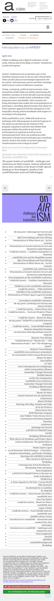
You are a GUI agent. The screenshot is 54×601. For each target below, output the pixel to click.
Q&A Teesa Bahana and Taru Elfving (34, 237)
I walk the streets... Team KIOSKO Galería (32, 326)
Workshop (47, 462)
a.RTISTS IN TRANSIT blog (39, 430)
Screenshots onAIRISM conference (35, 300)
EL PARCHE (46, 491)
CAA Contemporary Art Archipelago (35, 366)
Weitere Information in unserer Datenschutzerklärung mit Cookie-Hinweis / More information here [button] (24, 581)
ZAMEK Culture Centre (41, 516)
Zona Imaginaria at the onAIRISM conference (30, 277)
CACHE (48, 433)
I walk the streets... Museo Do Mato (35, 317)
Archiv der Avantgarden (40, 378)
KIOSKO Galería (44, 375)
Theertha (47, 421)
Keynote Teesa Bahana (41, 349)
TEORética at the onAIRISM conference (33, 286)
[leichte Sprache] (12, 20)
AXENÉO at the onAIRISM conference (34, 292)
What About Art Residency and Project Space (31, 439)
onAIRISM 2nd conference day (37, 269)
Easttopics (47, 525)
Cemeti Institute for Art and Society (35, 395)
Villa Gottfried (45, 485)
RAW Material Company (40, 413)
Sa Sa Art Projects (43, 407)
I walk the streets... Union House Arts (34, 309)
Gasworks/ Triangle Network (38, 372)
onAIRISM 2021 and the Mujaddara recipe (32, 257)
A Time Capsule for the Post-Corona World (31, 482)
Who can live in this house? (39, 459)
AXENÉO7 (47, 539)
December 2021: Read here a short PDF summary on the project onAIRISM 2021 (26, 155)
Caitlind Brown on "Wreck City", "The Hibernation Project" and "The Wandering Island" (31, 343)
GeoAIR (48, 536)
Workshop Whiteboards (40, 387)
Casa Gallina (46, 360)
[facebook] (4, 20)
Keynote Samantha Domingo (38, 329)
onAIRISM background (41, 542)
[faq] (8, 20)
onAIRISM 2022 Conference (39, 381)
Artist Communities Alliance (38, 369)
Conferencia (46, 398)
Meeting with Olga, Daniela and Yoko (34, 404)
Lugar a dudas (45, 508)
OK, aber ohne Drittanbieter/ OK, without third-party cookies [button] (27, 587)
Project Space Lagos (42, 447)
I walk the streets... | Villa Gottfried (35, 289)
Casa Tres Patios (44, 499)
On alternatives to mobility (39, 488)
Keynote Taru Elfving (41, 338)
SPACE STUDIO (45, 401)
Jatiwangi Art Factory (41, 427)
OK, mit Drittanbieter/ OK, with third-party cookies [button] (26, 592)
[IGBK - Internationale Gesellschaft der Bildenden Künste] (27, 7)
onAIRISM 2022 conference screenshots (33, 352)
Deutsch (6, 17)
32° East (48, 363)
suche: (32, 18)
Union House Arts (43, 410)
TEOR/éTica (46, 389)
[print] (15, 20)
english (14, 17)
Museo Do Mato (44, 392)
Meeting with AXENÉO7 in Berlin (36, 456)
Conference (46, 424)
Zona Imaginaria (44, 470)
